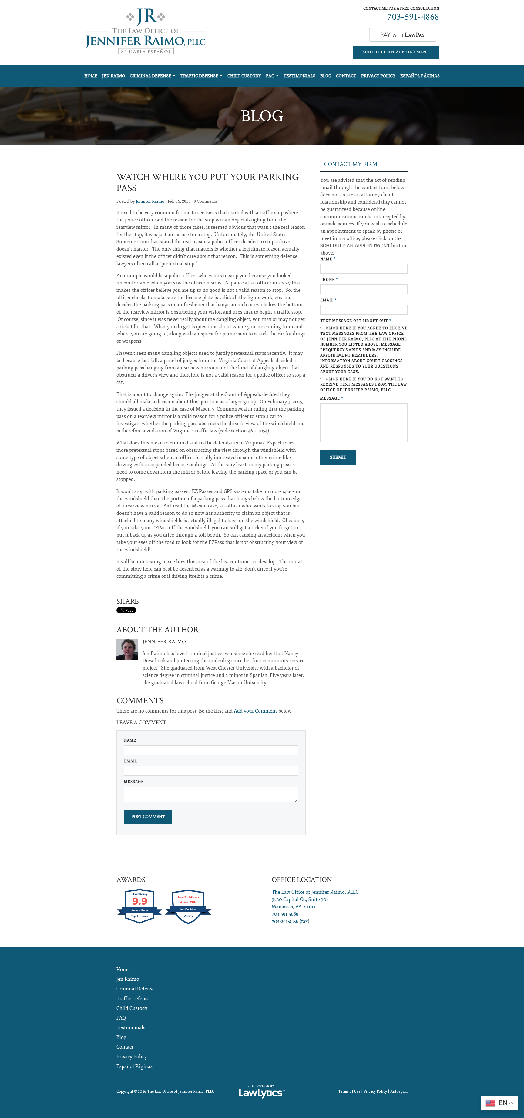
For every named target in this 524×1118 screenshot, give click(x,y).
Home (90, 75)
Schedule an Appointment (396, 52)
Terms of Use (349, 1091)
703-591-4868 (413, 17)
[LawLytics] (262, 1092)
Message (134, 782)
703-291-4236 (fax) (290, 921)
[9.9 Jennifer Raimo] (139, 923)
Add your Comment (255, 711)
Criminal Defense (150, 75)
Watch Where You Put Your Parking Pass (207, 182)
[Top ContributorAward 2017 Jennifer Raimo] (188, 923)
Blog (325, 75)
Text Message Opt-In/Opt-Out (355, 321)
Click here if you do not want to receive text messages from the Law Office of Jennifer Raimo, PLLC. (363, 384)
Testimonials (299, 75)
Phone (329, 280)
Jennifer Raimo (150, 201)
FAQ (270, 75)
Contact (346, 75)
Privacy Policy (378, 75)
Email (130, 761)
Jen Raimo (113, 75)
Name (130, 740)
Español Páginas (420, 75)
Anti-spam (399, 1091)
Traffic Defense (199, 75)
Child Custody (244, 75)
